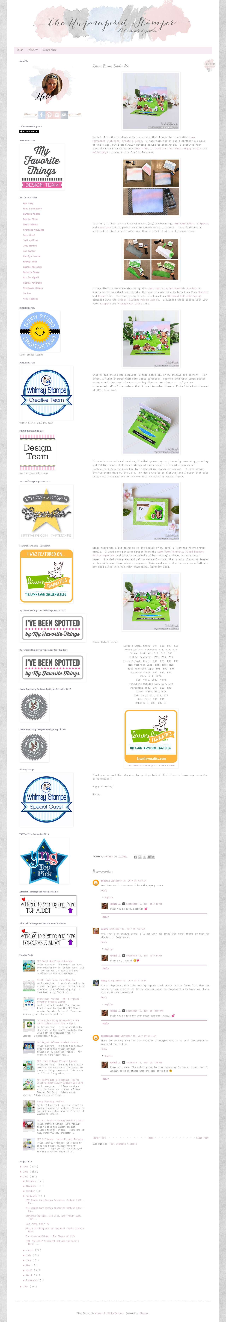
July (29, 1255)
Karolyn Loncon (31, 256)
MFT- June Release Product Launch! (57, 1061)
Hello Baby (100, 152)
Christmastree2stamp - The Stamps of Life (50, 1236)
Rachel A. (115, 904)
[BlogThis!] (140, 857)
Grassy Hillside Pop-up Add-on (138, 299)
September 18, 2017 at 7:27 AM (127, 929)
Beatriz (105, 880)
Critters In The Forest (166, 148)
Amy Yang (28, 203)
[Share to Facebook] (149, 857)
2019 (26, 1166)
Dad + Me (142, 148)
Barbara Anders (31, 214)
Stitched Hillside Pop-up (184, 296)
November (31, 1186)
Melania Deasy (31, 272)
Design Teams (49, 50)
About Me (33, 50)
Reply (104, 890)
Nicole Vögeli (31, 277)
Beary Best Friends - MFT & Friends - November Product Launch (59, 1000)
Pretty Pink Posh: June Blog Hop (56, 980)
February (31, 1280)
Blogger (144, 1313)
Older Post (202, 1137)
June (29, 1260)
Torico (27, 293)
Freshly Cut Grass (130, 303)
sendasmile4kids (110, 1036)
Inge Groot (29, 235)
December (31, 1181)
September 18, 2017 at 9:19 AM (144, 904)
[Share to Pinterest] (153, 857)
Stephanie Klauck (33, 288)
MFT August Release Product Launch (57, 1042)
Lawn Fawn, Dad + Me (37, 1223)
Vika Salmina (30, 298)
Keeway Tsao (30, 261)
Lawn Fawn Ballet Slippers (190, 223)
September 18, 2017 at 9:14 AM (144, 955)
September (32, 1196)
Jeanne (104, 929)
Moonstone (104, 227)
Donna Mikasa (30, 224)
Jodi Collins (30, 240)
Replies (109, 897)
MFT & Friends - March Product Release (60, 1139)
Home (20, 50)
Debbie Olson (30, 219)
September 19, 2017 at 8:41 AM (138, 1036)
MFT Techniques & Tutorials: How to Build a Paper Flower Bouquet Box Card (60, 1081)
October (31, 1191)
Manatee (203, 292)
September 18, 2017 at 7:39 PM (128, 980)
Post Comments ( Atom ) (123, 1143)
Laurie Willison (32, 267)
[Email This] (135, 857)
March (30, 1275)
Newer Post (99, 1137)
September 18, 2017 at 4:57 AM (128, 880)
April (30, 1270)
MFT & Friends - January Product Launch (60, 1120)
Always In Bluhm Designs (109, 1313)
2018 (26, 1171)
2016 (26, 1286)
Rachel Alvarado (32, 282)
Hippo (101, 296)
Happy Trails (192, 148)
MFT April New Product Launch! (55, 961)
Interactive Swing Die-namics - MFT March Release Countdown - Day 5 (58, 1022)
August (30, 1250)
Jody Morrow (30, 245)
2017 (26, 1176)
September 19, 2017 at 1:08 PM (144, 1062)
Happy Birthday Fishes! (50, 1101)
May (28, 1265)
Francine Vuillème (33, 229)
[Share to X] (144, 857)
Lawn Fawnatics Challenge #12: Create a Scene (151, 765)
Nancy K (105, 980)
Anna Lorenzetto (32, 208)
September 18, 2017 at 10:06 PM (144, 1010)
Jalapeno (105, 303)
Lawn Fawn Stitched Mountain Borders (172, 288)
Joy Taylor (29, 251)
